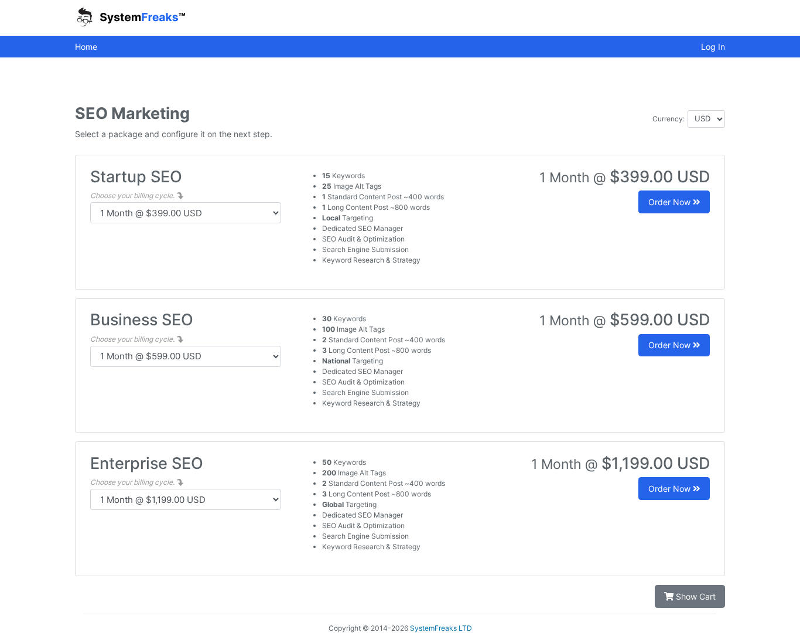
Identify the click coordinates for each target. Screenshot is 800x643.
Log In (713, 47)
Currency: (668, 118)
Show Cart (694, 596)
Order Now (670, 202)
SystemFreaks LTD (441, 628)
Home (86, 47)
